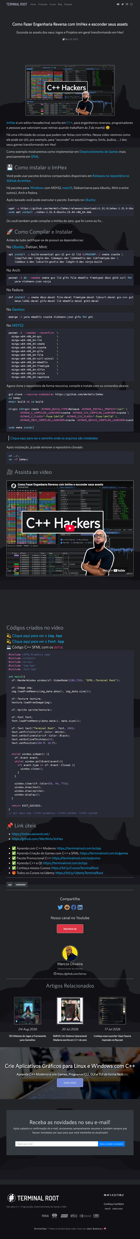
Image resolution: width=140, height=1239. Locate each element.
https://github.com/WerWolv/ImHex (37, 839)
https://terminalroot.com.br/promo (76, 858)
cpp (10, 884)
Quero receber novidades (111, 1144)
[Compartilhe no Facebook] (74, 907)
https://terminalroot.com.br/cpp (79, 848)
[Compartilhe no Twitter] (61, 907)
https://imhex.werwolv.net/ (31, 834)
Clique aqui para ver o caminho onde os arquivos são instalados (54, 438)
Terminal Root (16, 4)
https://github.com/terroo (71, 973)
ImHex (10, 123)
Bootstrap (97, 1228)
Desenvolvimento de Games (98, 151)
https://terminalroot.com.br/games (104, 853)
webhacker (21, 884)
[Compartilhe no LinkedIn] (80, 907)
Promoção (42, 4)
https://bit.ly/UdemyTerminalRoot (79, 873)
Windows (37, 188)
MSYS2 (18, 325)
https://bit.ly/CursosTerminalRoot (75, 868)
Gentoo (18, 309)
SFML (35, 156)
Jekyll (89, 1228)
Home (33, 4)
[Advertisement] (70, 49)
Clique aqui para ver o (37, 635)
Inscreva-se (70, 928)
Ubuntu (90, 200)
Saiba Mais (70, 1082)
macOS (67, 188)
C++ (70, 123)
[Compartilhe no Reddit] (67, 907)
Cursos (52, 4)
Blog (60, 4)
